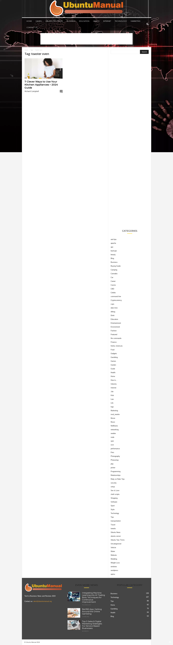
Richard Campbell (32, 91)
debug (113, 312)
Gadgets (114, 353)
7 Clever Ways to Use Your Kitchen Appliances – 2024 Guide (41, 84)
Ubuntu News (115, 532)
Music (113, 422)
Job (112, 392)
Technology (121, 21)
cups (112, 304)
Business (71, 21)
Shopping (114, 498)
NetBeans (114, 426)
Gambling (114, 357)
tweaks (113, 528)
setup (113, 487)
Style (112, 509)
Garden (113, 365)
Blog (112, 258)
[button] (147, 24)
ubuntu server (116, 536)
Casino (113, 285)
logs (112, 407)
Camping (114, 270)
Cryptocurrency (116, 300)
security (114, 483)
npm (112, 441)
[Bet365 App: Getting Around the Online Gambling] (74, 613)
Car (112, 277)
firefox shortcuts (117, 346)
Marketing (135, 21)
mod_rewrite (115, 414)
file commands (116, 338)
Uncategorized (116, 544)
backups (114, 251)
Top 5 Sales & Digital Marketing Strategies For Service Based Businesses (92, 624)
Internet (107, 21)
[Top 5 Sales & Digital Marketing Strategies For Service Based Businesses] (74, 625)
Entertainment (116, 323)
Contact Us (31, 27)
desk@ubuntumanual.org (42, 601)
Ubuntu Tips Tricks (54, 21)
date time (114, 308)
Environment (115, 327)
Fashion (114, 331)
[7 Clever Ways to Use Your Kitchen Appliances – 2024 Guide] (44, 68)
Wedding (114, 559)
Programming (115, 471)
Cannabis (114, 274)
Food (112, 350)
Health (96, 21)
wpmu (113, 574)
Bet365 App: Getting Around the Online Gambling (92, 611)
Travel (113, 525)
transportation (116, 521)
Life (112, 403)
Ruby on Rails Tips (118, 479)
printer (113, 468)
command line (116, 296)
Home (29, 21)
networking (115, 430)
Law (112, 399)
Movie (113, 418)
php (112, 464)
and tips (114, 239)
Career (113, 281)
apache (113, 243)
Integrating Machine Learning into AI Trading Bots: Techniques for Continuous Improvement (93, 597)
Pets (112, 452)
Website (114, 555)
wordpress (114, 570)
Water (113, 551)
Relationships (116, 475)
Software (114, 502)
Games (39, 21)
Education (84, 21)
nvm (112, 445)
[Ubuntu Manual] (86, 8)
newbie (113, 433)
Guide (113, 369)
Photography (115, 456)
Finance (114, 342)
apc (112, 247)
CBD (112, 289)
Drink (112, 315)
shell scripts (115, 494)
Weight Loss (115, 563)
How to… (114, 380)
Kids (112, 395)
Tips (112, 517)
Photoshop (115, 460)
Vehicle (113, 547)
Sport (113, 506)
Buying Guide (116, 266)
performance (115, 449)
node (112, 437)
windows (114, 567)
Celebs (113, 293)
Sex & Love (115, 490)
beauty (113, 255)
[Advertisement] (86, 39)
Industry (114, 384)
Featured (114, 334)
